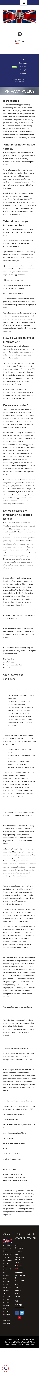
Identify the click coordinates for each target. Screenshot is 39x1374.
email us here (14, 944)
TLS (15, 979)
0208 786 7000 (20, 44)
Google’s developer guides (16, 876)
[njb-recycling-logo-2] (19, 11)
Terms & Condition (17, 1345)
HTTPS (29, 1059)
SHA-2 (18, 985)
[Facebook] (17, 1313)
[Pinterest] (19, 1317)
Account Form (29, 1345)
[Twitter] (22, 1313)
